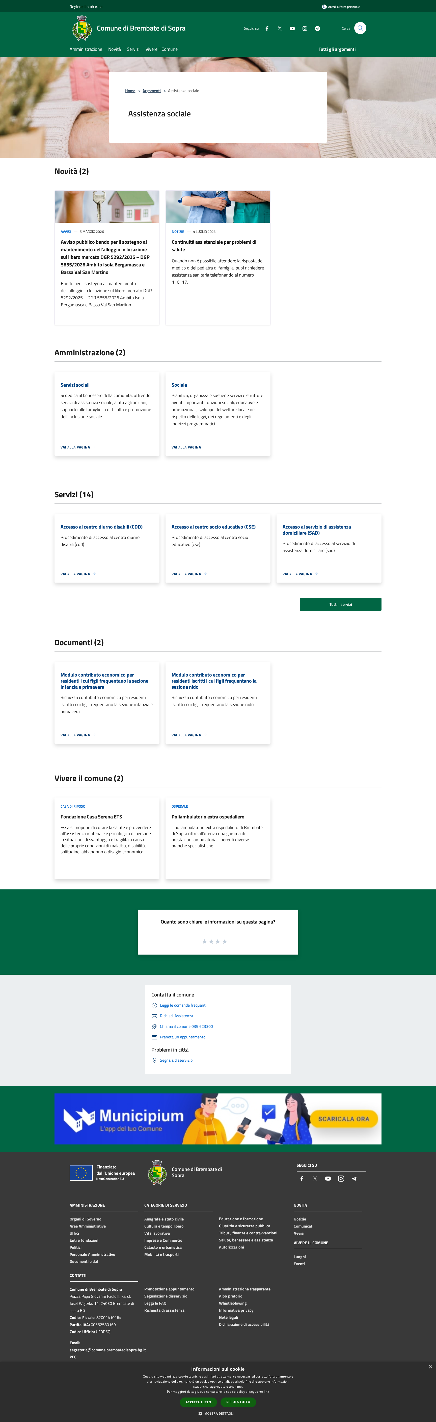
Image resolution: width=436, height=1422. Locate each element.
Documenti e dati (84, 1261)
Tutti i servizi (341, 604)
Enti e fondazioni (84, 1240)
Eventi (299, 1264)
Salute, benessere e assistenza (246, 1240)
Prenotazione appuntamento (169, 1289)
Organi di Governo (85, 1219)
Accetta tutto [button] (198, 1402)
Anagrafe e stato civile (164, 1219)
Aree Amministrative (88, 1226)
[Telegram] (315, 27)
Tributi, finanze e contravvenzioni (248, 1233)
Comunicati (303, 1226)
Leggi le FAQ (155, 1303)
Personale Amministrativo (92, 1254)
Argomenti (152, 91)
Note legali (228, 1317)
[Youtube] (290, 27)
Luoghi (300, 1257)
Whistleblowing (233, 1303)
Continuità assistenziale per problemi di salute (214, 245)
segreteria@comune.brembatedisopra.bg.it (108, 1350)
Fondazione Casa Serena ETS (91, 816)
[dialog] (218, 1392)
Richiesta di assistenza (164, 1310)
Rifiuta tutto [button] (238, 1402)
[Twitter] (277, 27)
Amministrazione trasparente (244, 1289)
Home (130, 91)
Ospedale (180, 806)
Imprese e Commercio (163, 1240)
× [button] (430, 1367)
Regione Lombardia (86, 7)
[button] (218, 1413)
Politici (75, 1247)
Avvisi (66, 231)
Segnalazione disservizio (165, 1296)
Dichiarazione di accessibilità (244, 1324)
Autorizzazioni (231, 1247)
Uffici (74, 1233)
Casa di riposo (73, 806)
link (266, 1391)
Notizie (178, 231)
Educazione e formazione (241, 1219)
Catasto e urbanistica (163, 1247)
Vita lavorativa (157, 1233)
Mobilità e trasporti (161, 1254)
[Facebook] (265, 27)
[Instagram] (303, 27)
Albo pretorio (230, 1296)
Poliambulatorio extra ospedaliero (208, 816)
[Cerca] (360, 28)
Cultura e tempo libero (164, 1226)
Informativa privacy (236, 1310)
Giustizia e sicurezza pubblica (244, 1226)
